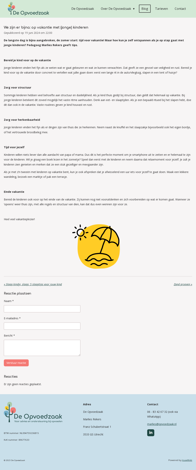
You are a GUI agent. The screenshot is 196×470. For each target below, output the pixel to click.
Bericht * (9, 335)
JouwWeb (187, 460)
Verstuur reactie (16, 363)
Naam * (9, 301)
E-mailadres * (12, 318)
